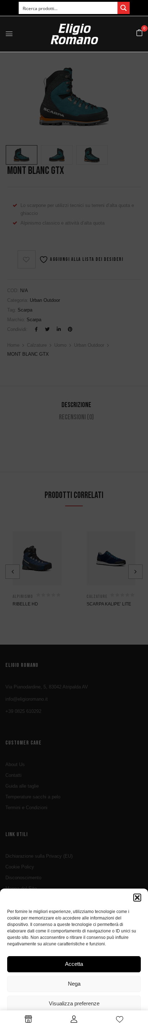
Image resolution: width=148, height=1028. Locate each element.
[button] (137, 897)
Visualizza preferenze (74, 1003)
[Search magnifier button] (123, 8)
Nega (74, 984)
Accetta (74, 964)
